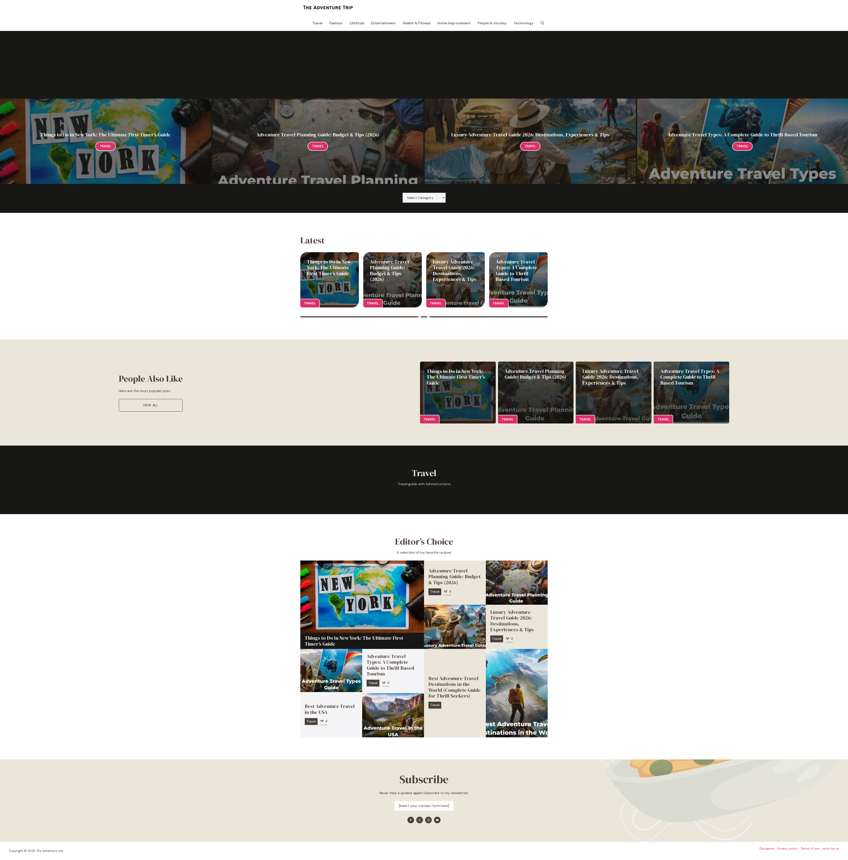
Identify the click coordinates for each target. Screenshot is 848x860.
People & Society (492, 23)
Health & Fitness (416, 23)
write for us (831, 848)
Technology (523, 23)
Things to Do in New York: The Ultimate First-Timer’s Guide (105, 134)
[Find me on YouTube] (437, 820)
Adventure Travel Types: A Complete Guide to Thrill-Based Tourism (742, 134)
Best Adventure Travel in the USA (330, 709)
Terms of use (810, 848)
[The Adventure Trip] (328, 7)
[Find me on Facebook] (410, 820)
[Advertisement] (424, 65)
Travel (317, 23)
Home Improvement (454, 23)
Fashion (336, 23)
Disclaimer (766, 848)
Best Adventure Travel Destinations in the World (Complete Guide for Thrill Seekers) (454, 687)
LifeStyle (357, 23)
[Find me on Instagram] (428, 820)
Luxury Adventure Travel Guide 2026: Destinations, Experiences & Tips (530, 134)
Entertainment (383, 23)
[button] (542, 23)
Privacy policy (788, 848)
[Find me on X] (419, 820)
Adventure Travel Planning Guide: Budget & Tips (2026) (317, 134)
